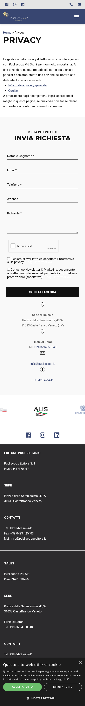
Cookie (13, 91)
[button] (42, 698)
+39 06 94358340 (45, 347)
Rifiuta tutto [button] (63, 687)
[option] (31, 412)
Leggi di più (63, 679)
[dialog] (42, 682)
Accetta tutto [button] (22, 687)
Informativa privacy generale (27, 85)
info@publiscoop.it (43, 363)
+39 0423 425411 (42, 380)
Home (7, 32)
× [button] (80, 662)
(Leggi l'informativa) (38, 262)
